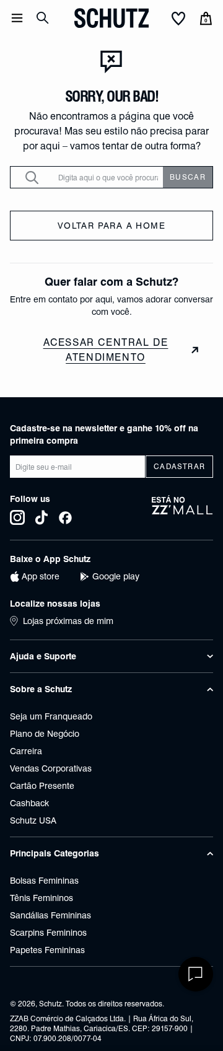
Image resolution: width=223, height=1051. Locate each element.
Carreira (26, 751)
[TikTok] (41, 517)
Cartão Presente (42, 786)
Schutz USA (33, 820)
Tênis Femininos (41, 898)
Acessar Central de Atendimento (105, 349)
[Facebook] (65, 517)
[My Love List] (178, 19)
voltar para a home (111, 226)
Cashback (29, 803)
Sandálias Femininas (50, 915)
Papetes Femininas (47, 950)
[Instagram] (17, 517)
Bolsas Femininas (44, 881)
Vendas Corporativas (51, 768)
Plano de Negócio (44, 734)
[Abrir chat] (195, 974)
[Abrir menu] (17, 18)
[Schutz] (111, 18)
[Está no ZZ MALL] (182, 510)
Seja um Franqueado (51, 716)
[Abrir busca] (43, 18)
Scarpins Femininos (48, 933)
